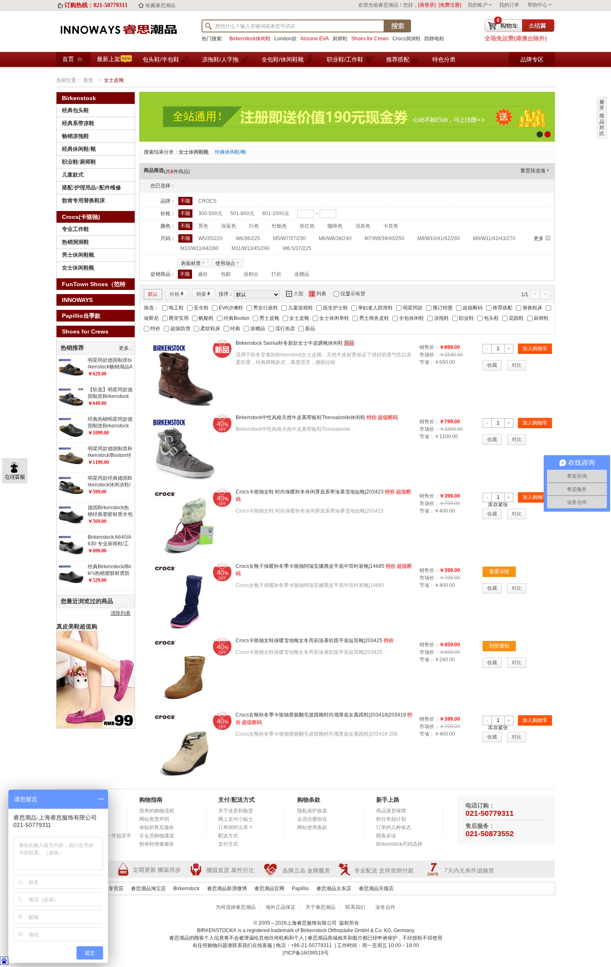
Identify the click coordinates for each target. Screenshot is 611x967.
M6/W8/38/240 (335, 238)
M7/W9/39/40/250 (384, 238)
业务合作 (385, 907)
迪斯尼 (151, 318)
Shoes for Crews (370, 39)
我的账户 (478, 5)
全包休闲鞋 (411, 318)
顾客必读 (386, 836)
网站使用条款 (312, 827)
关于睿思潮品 (320, 907)
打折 (276, 274)
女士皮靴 (299, 318)
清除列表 (121, 613)
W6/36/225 (248, 238)
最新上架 (108, 59)
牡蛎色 (279, 226)
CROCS (207, 201)
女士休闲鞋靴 (194, 152)
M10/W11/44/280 (199, 248)
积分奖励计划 (391, 819)
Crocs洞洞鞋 (406, 39)
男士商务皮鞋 (374, 318)
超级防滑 (180, 328)
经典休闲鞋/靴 (230, 152)
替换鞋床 (532, 308)
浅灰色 (362, 226)
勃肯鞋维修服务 (156, 844)
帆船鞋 (206, 318)
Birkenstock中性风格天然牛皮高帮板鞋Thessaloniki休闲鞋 (300, 417)
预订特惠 (443, 308)
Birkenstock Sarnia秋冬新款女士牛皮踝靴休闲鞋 (289, 343)
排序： (226, 294)
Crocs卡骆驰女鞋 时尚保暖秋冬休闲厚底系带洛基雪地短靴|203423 (310, 492)
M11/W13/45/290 (251, 248)
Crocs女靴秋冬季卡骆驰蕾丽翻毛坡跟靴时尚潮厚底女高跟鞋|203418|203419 (321, 715)
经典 (235, 328)
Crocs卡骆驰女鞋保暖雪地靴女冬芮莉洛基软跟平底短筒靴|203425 (309, 640)
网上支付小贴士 (235, 819)
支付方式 (228, 844)
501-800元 (242, 213)
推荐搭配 (502, 308)
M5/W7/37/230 (289, 238)
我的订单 (509, 5)
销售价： (429, 347)
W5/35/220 (210, 238)
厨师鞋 (340, 39)
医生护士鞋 (335, 308)
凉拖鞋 (441, 318)
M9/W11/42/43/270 (494, 238)
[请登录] (427, 5)
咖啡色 (335, 226)
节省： (426, 362)
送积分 (251, 274)
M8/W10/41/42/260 (438, 238)
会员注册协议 (312, 819)
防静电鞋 (434, 39)
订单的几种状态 (393, 827)
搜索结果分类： (161, 152)
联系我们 (355, 907)
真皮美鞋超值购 (77, 626)
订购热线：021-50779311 (96, 5)
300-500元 (210, 213)
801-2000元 (275, 213)
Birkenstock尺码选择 (399, 844)
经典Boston (236, 318)
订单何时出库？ (235, 827)
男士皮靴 (269, 318)
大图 (294, 294)
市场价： (429, 355)
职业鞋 (466, 318)
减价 (203, 274)
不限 (185, 201)
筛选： (151, 308)
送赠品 (301, 274)
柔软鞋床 (210, 328)
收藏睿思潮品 (160, 5)
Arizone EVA (315, 39)
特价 (155, 328)
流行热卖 (285, 328)
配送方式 (228, 836)
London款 (285, 39)
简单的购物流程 (156, 811)
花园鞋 (516, 318)
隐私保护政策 (312, 811)
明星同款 (413, 308)
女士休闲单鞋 (334, 318)
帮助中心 (537, 5)
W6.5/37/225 (297, 248)
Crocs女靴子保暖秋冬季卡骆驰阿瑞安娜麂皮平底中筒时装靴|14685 (310, 566)
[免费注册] (450, 5)
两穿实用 (179, 318)
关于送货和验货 (235, 811)
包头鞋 (491, 318)
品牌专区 (532, 59)
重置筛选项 (535, 171)
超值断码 (473, 308)
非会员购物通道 (156, 836)
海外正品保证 (281, 907)
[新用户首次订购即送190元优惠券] (347, 117)
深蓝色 (228, 226)
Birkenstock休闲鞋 (250, 39)
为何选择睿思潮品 (236, 907)
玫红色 (307, 226)
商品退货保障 (391, 811)
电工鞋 (176, 308)
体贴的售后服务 (156, 827)
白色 (254, 226)
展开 (601, 105)
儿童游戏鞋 (300, 308)
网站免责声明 (154, 819)
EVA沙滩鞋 (231, 308)
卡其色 (390, 226)
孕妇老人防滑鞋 (375, 308)
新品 (310, 328)
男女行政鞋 (265, 308)
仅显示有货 (352, 294)
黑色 (203, 226)
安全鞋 (201, 308)
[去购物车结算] (519, 25)
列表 (317, 294)
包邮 (226, 274)
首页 (68, 59)
